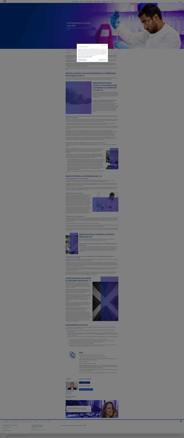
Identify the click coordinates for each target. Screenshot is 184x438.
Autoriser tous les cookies (82, 59)
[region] (92, 53)
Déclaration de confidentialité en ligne (84, 56)
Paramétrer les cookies (102, 59)
